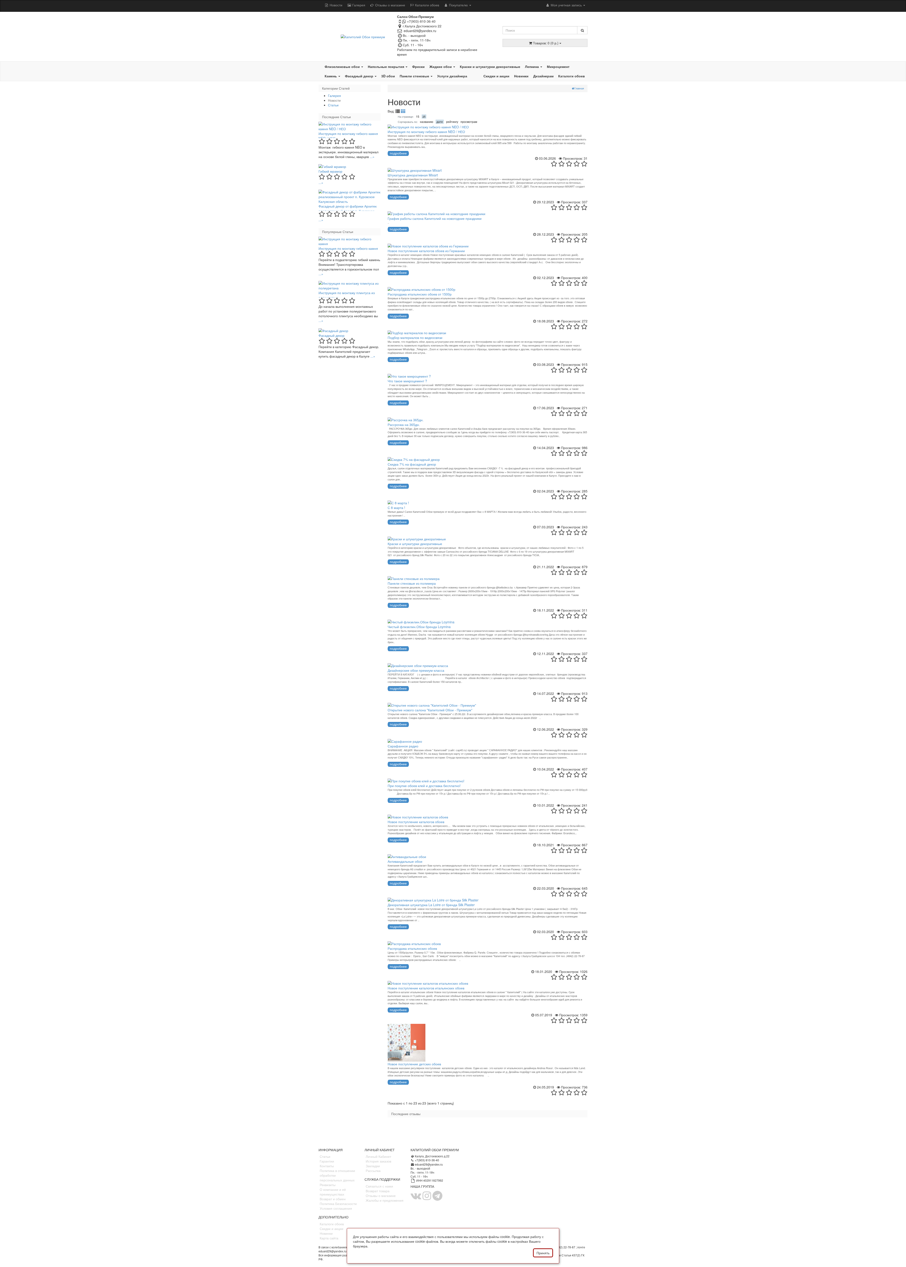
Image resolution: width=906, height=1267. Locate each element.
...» (372, 156)
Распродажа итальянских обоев (412, 948)
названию (426, 122)
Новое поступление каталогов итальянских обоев (426, 988)
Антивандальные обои (405, 861)
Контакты (327, 1165)
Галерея (358, 5)
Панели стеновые (415, 76)
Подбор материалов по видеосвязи (415, 337)
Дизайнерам (543, 76)
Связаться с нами (379, 1186)
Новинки (521, 76)
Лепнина (532, 66)
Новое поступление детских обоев (414, 1064)
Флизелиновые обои (343, 66)
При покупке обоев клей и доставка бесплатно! (424, 785)
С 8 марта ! (396, 507)
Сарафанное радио (403, 746)
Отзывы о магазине (389, 5)
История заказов (378, 1161)
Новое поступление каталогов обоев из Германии (426, 250)
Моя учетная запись (566, 5)
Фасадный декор (359, 76)
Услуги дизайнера (452, 76)
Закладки (373, 1165)
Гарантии (327, 1161)
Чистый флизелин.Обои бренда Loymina (419, 626)
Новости (335, 5)
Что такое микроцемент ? (407, 381)
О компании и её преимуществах (333, 1191)
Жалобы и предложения (384, 1200)
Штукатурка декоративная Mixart (413, 175)
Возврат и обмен (333, 1198)
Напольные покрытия (386, 66)
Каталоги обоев (426, 5)
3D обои (388, 76)
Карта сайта (329, 1238)
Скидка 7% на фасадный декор (412, 464)
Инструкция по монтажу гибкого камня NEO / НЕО (426, 131)
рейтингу (452, 122)
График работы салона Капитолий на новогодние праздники (435, 218)
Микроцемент (558, 66)
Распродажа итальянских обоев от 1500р (420, 294)
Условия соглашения (336, 1208)
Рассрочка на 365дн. (404, 424)
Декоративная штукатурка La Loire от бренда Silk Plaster (431, 904)
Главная (579, 88)
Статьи (333, 105)
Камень (331, 76)
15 (417, 116)
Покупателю (458, 5)
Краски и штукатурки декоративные (490, 66)
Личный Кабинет (378, 1156)
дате (439, 122)
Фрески (418, 66)
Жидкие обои (441, 66)
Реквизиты (328, 1184)
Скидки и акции (496, 76)
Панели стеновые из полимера (412, 583)
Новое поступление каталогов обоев (416, 821)
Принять (543, 1252)
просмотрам (469, 122)
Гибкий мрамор (330, 171)
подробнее (398, 153)
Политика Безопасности (338, 1203)
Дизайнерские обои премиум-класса (416, 670)
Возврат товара (378, 1190)
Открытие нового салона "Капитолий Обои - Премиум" (430, 710)
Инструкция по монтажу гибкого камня (348, 248)
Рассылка (373, 1170)
